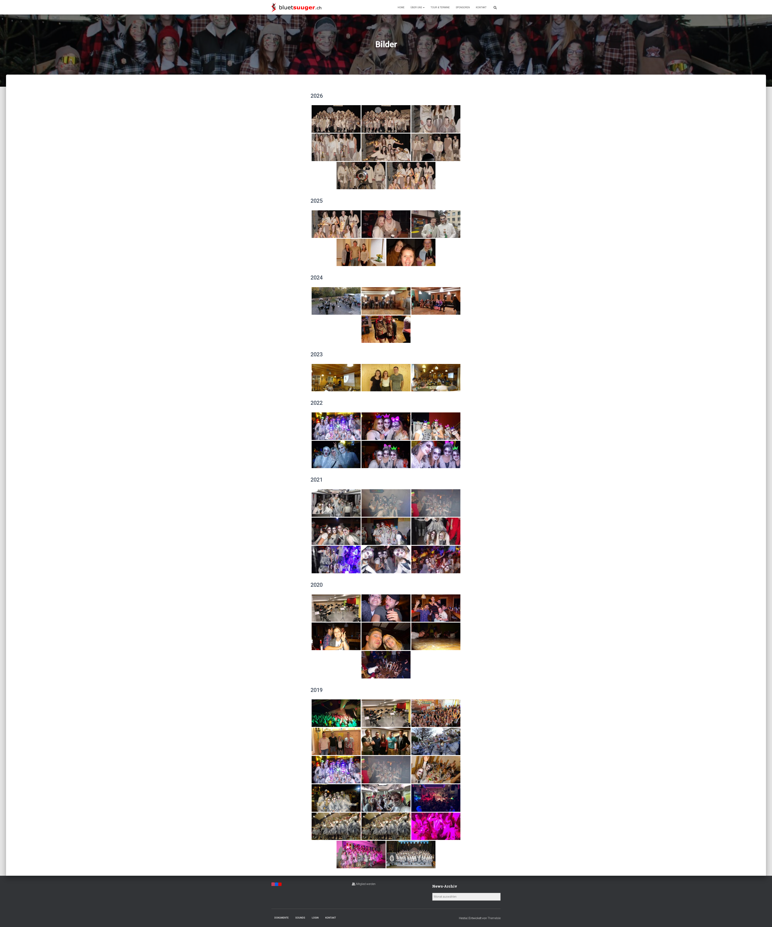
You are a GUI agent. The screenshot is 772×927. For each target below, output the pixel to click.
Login (315, 917)
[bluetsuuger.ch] (296, 7)
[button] (424, 7)
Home (401, 7)
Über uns (417, 7)
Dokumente (281, 917)
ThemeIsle (494, 918)
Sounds (300, 917)
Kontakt (481, 7)
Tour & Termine (440, 7)
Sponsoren (463, 7)
